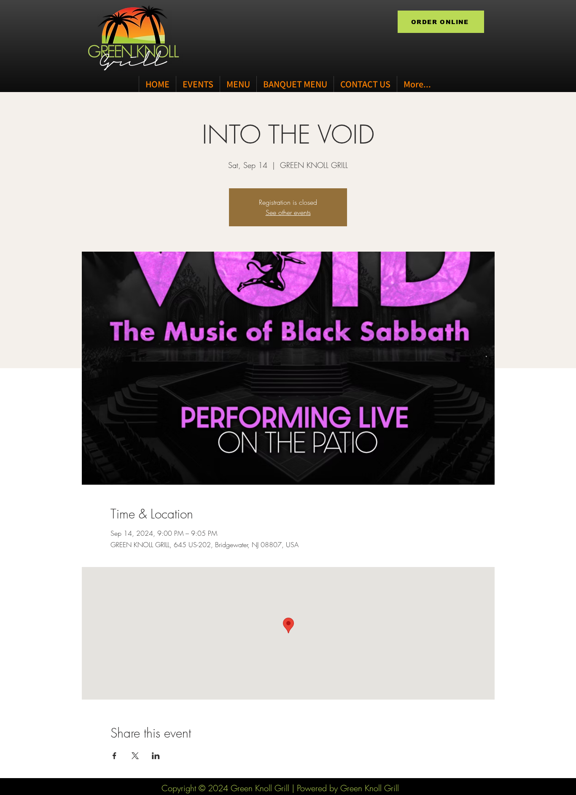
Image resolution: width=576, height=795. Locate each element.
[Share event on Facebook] (114, 755)
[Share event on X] (135, 755)
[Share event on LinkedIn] (156, 755)
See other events (288, 212)
